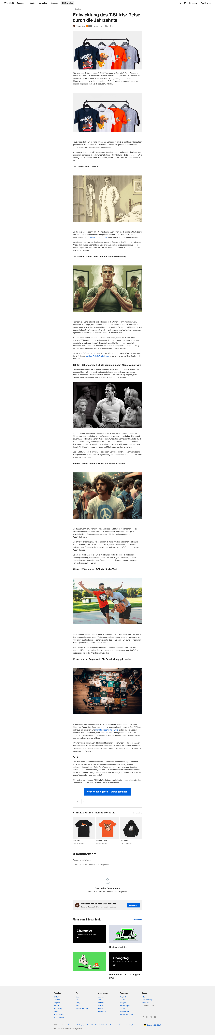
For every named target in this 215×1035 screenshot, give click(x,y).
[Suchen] (179, 3)
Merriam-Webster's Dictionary (97, 356)
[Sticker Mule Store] (143, 1017)
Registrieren (206, 3)
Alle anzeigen (137, 813)
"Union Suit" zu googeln (97, 237)
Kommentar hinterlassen (82, 860)
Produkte (20, 3)
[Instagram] (151, 1017)
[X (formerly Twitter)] (147, 1017)
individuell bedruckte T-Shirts (106, 730)
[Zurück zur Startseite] (5, 3)
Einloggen (193, 3)
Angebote (54, 3)
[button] (107, 792)
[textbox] (107, 434)
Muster (32, 3)
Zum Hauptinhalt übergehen (1, 1)
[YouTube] (155, 1017)
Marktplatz (43, 3)
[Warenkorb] (185, 3)
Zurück (78, 9)
